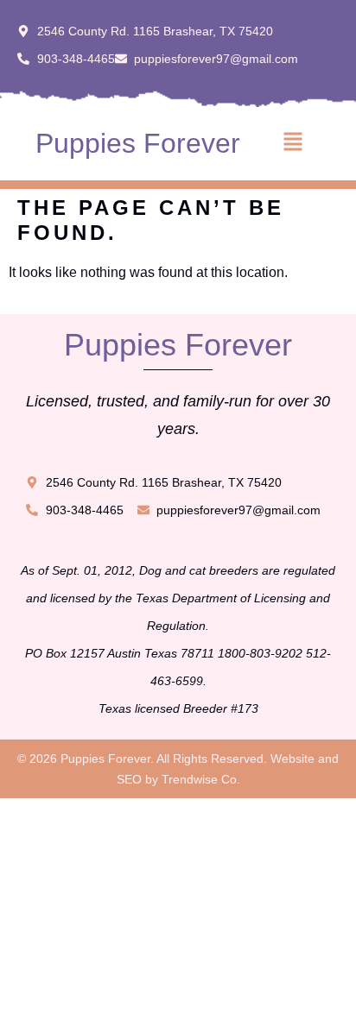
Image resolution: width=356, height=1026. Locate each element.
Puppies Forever (137, 143)
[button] (292, 143)
